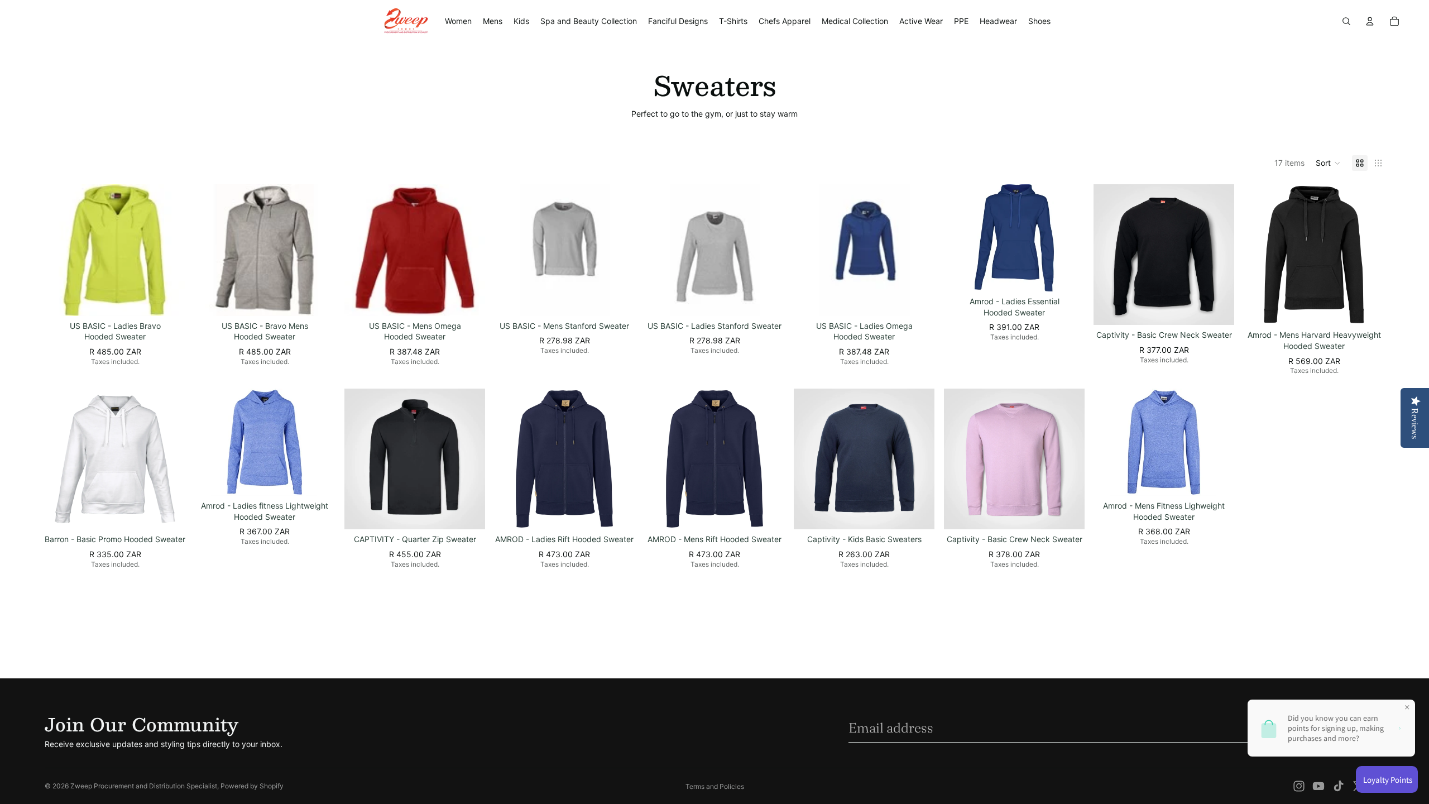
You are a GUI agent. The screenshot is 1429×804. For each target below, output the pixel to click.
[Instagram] (1299, 786)
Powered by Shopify (252, 786)
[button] (1328, 163)
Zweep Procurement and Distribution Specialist (143, 786)
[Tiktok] (1338, 786)
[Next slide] (168, 249)
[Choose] (169, 298)
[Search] (1346, 21)
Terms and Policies (714, 786)
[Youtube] (1318, 786)
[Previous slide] (61, 249)
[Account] (1370, 21)
